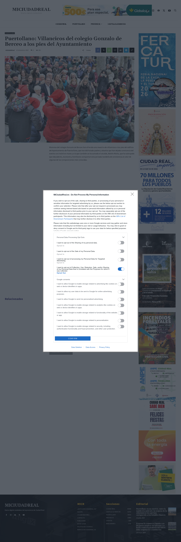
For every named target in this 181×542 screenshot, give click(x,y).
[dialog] (90, 271)
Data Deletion (76, 347)
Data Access (90, 347)
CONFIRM (72, 338)
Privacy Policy (104, 347)
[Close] (133, 195)
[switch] (121, 242)
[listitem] (90, 237)
